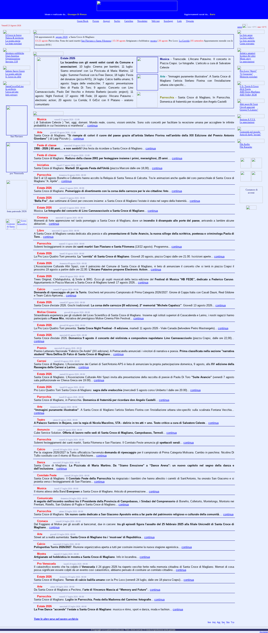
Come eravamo (247, 43)
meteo (239, 27)
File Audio (245, 144)
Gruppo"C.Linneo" (249, 110)
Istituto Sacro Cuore (15, 71)
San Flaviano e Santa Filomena (96, 41)
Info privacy (11, 95)
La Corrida (184, 41)
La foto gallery (247, 38)
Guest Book (82, 21)
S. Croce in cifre (13, 77)
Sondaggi (168, 21)
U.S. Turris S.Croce (249, 86)
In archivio (10, 89)
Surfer (117, 21)
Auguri (106, 21)
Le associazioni (247, 61)
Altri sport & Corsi (249, 104)
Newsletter (142, 21)
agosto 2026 (62, 37)
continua (92, 125)
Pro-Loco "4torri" (248, 71)
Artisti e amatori (247, 53)
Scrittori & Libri (247, 56)
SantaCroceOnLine (14, 86)
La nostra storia (12, 41)
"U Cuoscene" (246, 74)
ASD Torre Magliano (250, 92)
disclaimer (264, 632)
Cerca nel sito (11, 92)
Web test (156, 21)
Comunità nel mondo (250, 132)
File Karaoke (246, 147)
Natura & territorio (14, 38)
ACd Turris (245, 89)
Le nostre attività (13, 74)
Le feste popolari (13, 43)
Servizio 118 (11, 61)
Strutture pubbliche (14, 53)
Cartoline (128, 21)
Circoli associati (247, 107)
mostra (153, 41)
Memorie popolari (248, 77)
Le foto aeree (246, 35)
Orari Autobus (12, 56)
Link (179, 21)
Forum (96, 21)
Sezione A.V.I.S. (247, 119)
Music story (245, 58)
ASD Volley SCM (248, 95)
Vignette (190, 21)
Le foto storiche (247, 41)
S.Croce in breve (13, 35)
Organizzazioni (12, 58)
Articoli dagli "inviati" (250, 134)
